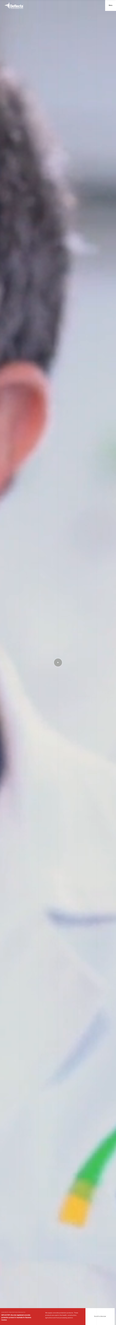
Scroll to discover (100, 1316)
